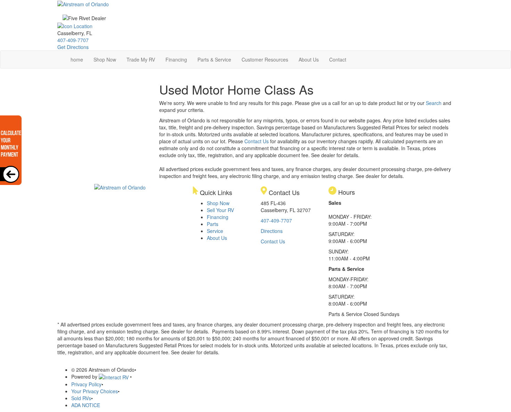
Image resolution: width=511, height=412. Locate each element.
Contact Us (256, 141)
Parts (212, 223)
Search (433, 102)
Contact (337, 59)
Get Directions (73, 46)
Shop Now (105, 59)
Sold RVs (81, 398)
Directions (272, 230)
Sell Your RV (220, 210)
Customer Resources (265, 59)
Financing (176, 59)
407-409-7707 (73, 40)
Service (215, 230)
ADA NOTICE (85, 405)
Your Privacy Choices (94, 391)
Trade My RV (141, 59)
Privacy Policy (86, 384)
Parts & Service (214, 59)
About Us (309, 59)
